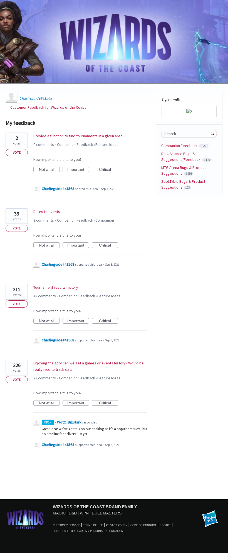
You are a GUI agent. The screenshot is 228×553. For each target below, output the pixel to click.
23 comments (44, 378)
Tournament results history (55, 287)
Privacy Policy (116, 525)
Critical (108, 169)
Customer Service (66, 525)
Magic (59, 513)
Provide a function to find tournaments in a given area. (78, 135)
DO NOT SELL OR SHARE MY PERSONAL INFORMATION (88, 531)
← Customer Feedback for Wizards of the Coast (46, 107)
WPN (84, 513)
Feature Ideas (106, 144)
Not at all (49, 169)
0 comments (43, 144)
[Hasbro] (210, 519)
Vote (17, 152)
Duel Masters (107, 513)
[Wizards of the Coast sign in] (189, 111)
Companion (104, 220)
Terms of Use (93, 525)
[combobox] (186, 133)
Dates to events (46, 211)
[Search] (212, 133)
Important (78, 169)
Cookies (165, 525)
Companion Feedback (75, 144)
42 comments (44, 295)
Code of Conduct (143, 525)
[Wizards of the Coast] (25, 519)
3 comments (43, 220)
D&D (73, 513)
